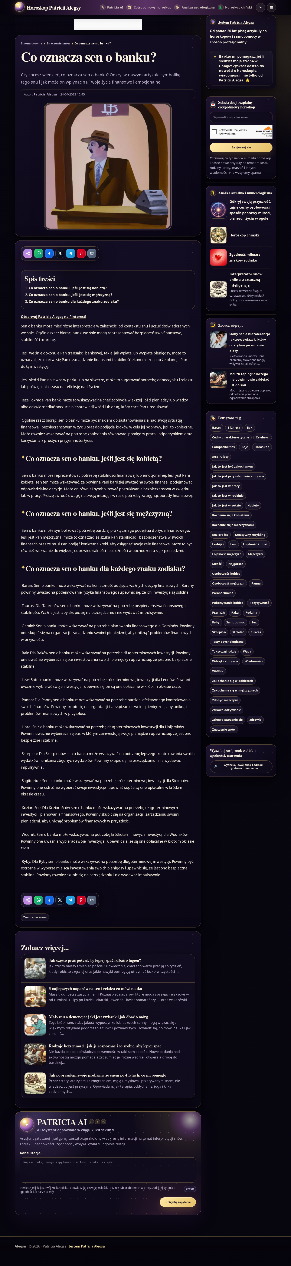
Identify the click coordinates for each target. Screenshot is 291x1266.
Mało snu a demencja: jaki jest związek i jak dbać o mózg (98, 1017)
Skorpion (219, 632)
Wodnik (217, 671)
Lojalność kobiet (255, 544)
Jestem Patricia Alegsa (236, 22)
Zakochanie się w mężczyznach (235, 690)
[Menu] (271, 7)
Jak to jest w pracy (226, 486)
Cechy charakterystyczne (230, 437)
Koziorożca (220, 535)
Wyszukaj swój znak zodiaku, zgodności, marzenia (238, 766)
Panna (256, 583)
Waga (247, 652)
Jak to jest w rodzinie (227, 496)
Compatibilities (223, 447)
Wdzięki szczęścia (225, 661)
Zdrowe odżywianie (226, 710)
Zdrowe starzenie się (227, 720)
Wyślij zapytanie (178, 1202)
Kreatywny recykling (250, 535)
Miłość (217, 564)
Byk (249, 427)
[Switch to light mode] (260, 7)
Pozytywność (259, 603)
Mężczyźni (255, 554)
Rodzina (251, 612)
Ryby (215, 622)
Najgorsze (235, 564)
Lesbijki (217, 544)
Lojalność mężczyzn (226, 554)
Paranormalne (222, 593)
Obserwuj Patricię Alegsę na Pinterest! (53, 316)
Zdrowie (255, 720)
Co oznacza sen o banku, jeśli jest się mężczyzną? (70, 294)
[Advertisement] (108, 24)
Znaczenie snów (58, 43)
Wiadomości (254, 661)
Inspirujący (220, 457)
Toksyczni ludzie (224, 652)
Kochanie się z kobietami (230, 515)
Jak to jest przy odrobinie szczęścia (238, 476)
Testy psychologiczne (227, 642)
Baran (216, 427)
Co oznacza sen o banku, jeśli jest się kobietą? (68, 288)
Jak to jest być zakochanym (232, 466)
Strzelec (238, 632)
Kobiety (253, 506)
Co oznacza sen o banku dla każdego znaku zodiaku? (74, 301)
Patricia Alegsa (45, 94)
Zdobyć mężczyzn (225, 700)
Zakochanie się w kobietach (232, 681)
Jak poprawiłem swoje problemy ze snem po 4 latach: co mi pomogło (107, 1075)
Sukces (256, 632)
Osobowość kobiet (226, 574)
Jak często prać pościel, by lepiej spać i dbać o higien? (95, 960)
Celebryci (262, 437)
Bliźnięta (234, 427)
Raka (235, 612)
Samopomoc (235, 622)
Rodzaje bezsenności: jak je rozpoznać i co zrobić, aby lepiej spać (105, 1046)
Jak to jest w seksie (226, 506)
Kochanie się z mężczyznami (233, 525)
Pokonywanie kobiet (227, 603)
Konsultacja (30, 1153)
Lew (233, 544)
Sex (254, 622)
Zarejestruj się (241, 147)
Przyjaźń (218, 612)
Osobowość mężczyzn (228, 583)
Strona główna (31, 43)
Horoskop (262, 447)
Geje (245, 447)
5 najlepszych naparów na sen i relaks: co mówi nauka (95, 988)
